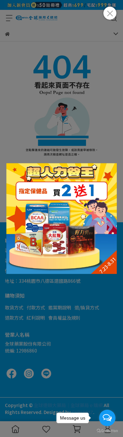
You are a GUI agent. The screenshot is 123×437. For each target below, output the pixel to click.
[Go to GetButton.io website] (107, 430)
